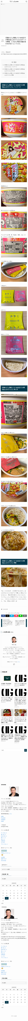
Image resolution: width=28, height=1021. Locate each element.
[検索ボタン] (26, 1)
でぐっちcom (14, 1)
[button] (3, 616)
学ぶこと (3, 839)
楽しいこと (3, 837)
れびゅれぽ (3, 860)
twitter (2, 816)
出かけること (4, 836)
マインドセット (4, 844)
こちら (18, 661)
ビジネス (3, 842)
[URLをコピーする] (25, 616)
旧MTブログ (3, 858)
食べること (3, 834)
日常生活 (3, 840)
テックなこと (4, 832)
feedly (2, 821)
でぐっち (14, 644)
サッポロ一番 (5, 609)
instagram (3, 819)
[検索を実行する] (25, 750)
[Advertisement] (14, 19)
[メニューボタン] (1, 1)
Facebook (3, 818)
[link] (14, 664)
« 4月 (2, 903)
